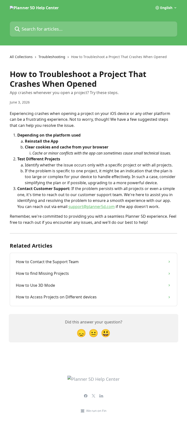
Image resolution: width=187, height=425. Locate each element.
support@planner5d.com (91, 206)
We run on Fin (96, 410)
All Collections (21, 56)
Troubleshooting (51, 56)
